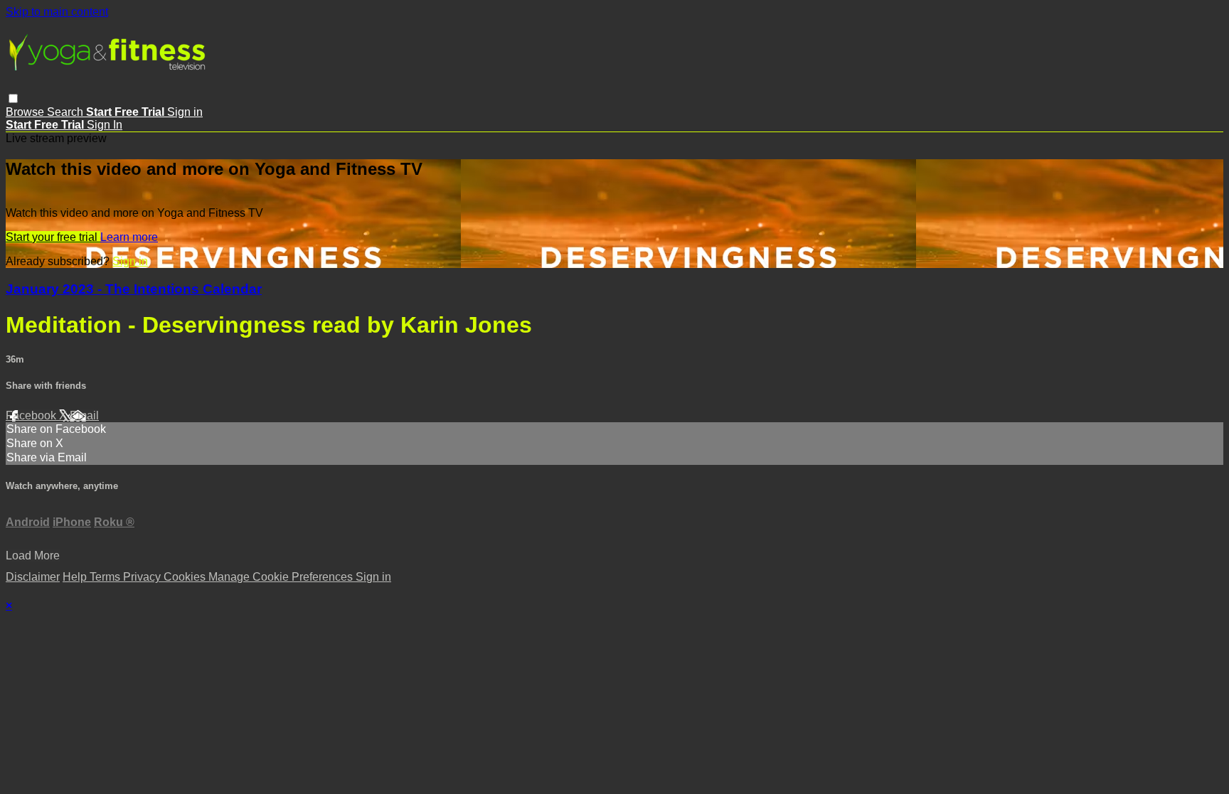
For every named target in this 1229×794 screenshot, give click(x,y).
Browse (26, 112)
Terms (106, 577)
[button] (13, 98)
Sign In (104, 125)
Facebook (32, 415)
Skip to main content (57, 12)
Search (66, 112)
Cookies (186, 577)
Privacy (143, 577)
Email (84, 415)
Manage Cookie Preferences (282, 577)
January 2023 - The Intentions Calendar (134, 288)
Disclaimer (33, 577)
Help (76, 577)
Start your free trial (53, 237)
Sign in (185, 112)
